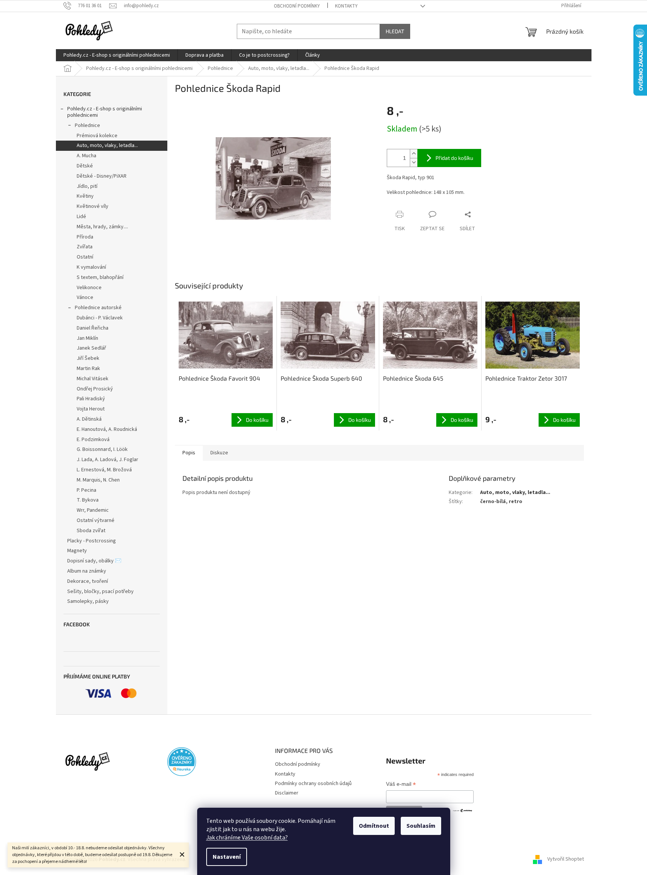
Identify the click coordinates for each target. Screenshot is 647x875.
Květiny (85, 196)
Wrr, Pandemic (93, 510)
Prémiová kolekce (97, 135)
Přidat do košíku (454, 158)
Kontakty (346, 6)
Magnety (77, 550)
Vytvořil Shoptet (565, 859)
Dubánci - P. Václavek (100, 318)
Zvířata (85, 247)
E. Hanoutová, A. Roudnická (107, 429)
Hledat (395, 31)
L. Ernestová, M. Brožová (104, 470)
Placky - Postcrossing (91, 541)
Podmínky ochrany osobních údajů (313, 783)
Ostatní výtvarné (95, 520)
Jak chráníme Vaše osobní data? (247, 837)
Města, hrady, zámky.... (102, 227)
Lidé (81, 216)
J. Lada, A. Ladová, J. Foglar (107, 459)
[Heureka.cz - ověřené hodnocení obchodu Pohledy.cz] (181, 761)
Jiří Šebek (88, 358)
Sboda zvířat (91, 530)
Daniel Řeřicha (92, 328)
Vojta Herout (91, 409)
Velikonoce (89, 287)
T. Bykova (88, 500)
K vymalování (91, 267)
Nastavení (227, 857)
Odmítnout (374, 826)
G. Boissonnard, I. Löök (102, 449)
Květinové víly (92, 206)
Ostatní (85, 257)
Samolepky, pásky (88, 601)
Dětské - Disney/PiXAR (102, 176)
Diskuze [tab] (219, 453)
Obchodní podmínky (297, 6)
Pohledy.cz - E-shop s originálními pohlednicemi (104, 112)
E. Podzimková (93, 439)
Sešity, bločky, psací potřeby (100, 591)
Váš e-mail (401, 785)
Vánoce (85, 297)
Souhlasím (420, 826)
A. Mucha (86, 156)
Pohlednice (87, 125)
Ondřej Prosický (95, 389)
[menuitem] (117, 55)
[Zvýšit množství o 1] (413, 153)
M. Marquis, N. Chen (98, 480)
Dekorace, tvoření (87, 581)
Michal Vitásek (92, 379)
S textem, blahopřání (100, 277)
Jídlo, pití (87, 186)
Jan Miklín (87, 338)
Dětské (85, 166)
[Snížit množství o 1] (413, 162)
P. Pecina (86, 490)
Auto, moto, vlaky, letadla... (107, 145)
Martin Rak (88, 368)
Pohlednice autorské (98, 307)
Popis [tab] (188, 453)
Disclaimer (286, 793)
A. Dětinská (89, 419)
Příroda (85, 237)
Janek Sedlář (91, 348)
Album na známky (86, 571)
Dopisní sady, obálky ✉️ (94, 561)
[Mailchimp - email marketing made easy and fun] (463, 810)
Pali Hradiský (91, 399)
